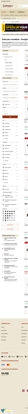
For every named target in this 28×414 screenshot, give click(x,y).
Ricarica (25, 15)
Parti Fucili (17, 15)
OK (10, 116)
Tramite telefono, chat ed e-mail (10, 244)
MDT (25, 153)
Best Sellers (3, 330)
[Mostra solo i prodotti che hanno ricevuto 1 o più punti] (10, 220)
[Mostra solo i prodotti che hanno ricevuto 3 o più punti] (10, 215)
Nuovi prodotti (4, 333)
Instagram (13, 356)
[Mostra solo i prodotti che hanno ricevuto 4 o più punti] (10, 213)
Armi (2, 15)
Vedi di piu (6, 138)
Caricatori (21, 15)
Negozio (3, 12)
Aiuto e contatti (6, 1)
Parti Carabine (6, 15)
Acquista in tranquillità (9, 255)
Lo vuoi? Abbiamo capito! (9, 240)
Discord (5, 356)
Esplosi (12, 12)
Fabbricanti (21, 12)
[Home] (3, 22)
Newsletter (3, 340)
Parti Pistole (12, 15)
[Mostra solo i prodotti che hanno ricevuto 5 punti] (10, 211)
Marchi (2, 327)
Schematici (3, 336)
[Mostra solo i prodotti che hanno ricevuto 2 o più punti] (10, 218)
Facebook (21, 356)
